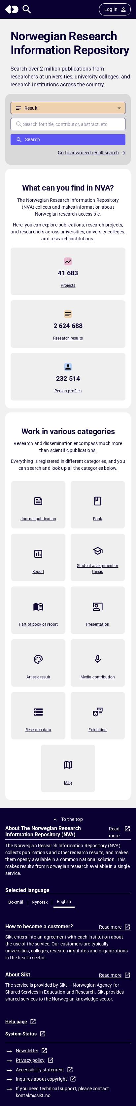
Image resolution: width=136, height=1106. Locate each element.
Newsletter (27, 1050)
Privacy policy (30, 1060)
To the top (72, 819)
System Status (21, 1033)
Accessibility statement (40, 1069)
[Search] (26, 9)
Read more (114, 832)
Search (32, 139)
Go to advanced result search (88, 152)
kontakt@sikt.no (33, 1095)
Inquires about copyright (41, 1079)
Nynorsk (40, 902)
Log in (111, 9)
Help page (16, 1021)
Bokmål (15, 902)
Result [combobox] (31, 108)
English (64, 901)
